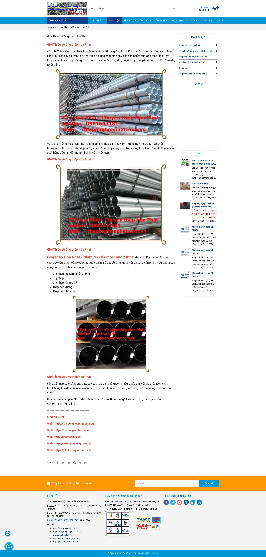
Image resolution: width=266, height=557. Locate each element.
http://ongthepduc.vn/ (62, 535)
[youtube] (179, 502)
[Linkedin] (68, 462)
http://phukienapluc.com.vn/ (66, 541)
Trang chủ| (99, 20)
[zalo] (199, 502)
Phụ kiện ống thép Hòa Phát (192, 62)
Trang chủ (51, 27)
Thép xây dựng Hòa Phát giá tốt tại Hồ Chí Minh (203, 205)
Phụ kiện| (176, 20)
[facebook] (166, 502)
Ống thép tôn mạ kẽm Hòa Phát (193, 56)
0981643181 (204, 10)
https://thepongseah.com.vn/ (66, 528)
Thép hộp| (192, 20)
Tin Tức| (207, 20)
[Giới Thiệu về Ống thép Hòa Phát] (67, 8)
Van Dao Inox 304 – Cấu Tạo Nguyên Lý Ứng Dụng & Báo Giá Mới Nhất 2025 (204, 162)
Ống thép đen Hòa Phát (189, 45)
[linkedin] (192, 502)
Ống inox (160, 20)
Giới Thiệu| (114, 20)
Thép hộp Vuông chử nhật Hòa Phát (195, 51)
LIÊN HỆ (220, 20)
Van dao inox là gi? (200, 183)
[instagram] (186, 502)
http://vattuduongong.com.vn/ (66, 538)
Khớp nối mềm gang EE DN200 (202, 275)
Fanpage (198, 84)
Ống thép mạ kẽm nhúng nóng (193, 73)
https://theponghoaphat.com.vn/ (67, 531)
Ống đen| (145, 20)
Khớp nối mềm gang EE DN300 (202, 228)
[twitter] (173, 502)
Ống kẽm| (129, 20)
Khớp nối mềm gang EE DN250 (202, 252)
